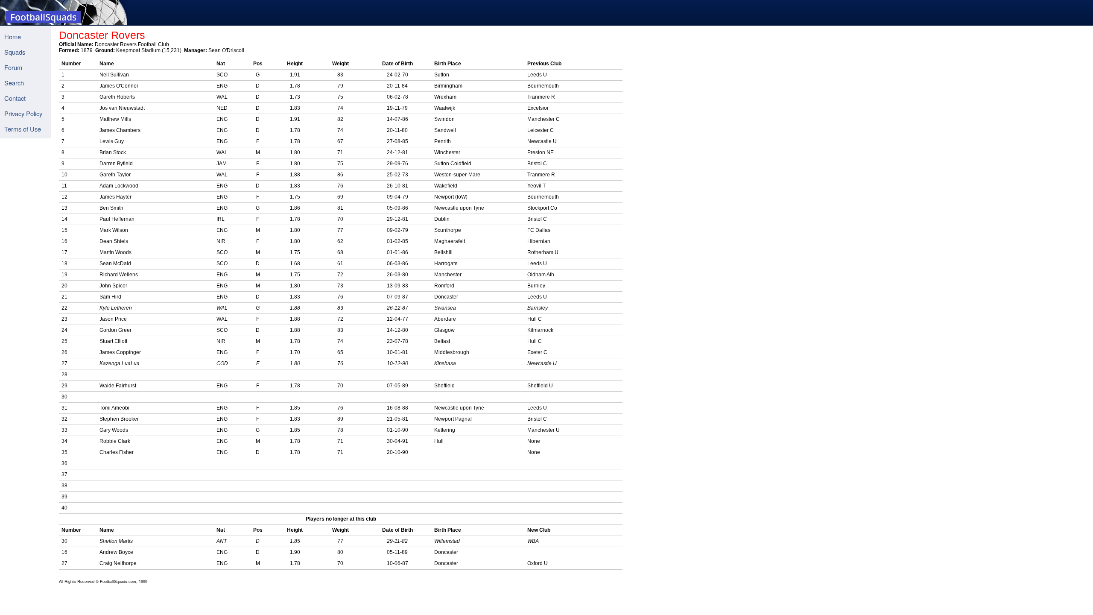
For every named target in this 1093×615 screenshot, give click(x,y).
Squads (14, 51)
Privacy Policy (23, 113)
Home (12, 36)
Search (14, 82)
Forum (13, 67)
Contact (15, 98)
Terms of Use (22, 128)
